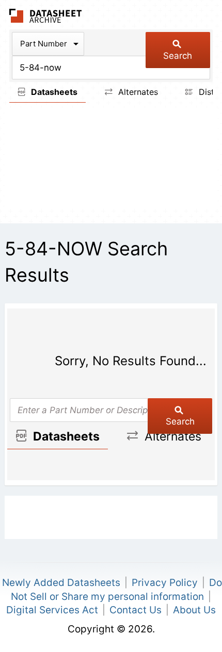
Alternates (137, 92)
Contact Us (135, 610)
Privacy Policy (165, 583)
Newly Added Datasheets (61, 583)
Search (177, 56)
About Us (194, 610)
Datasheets (53, 92)
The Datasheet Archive (45, 16)
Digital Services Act (52, 610)
